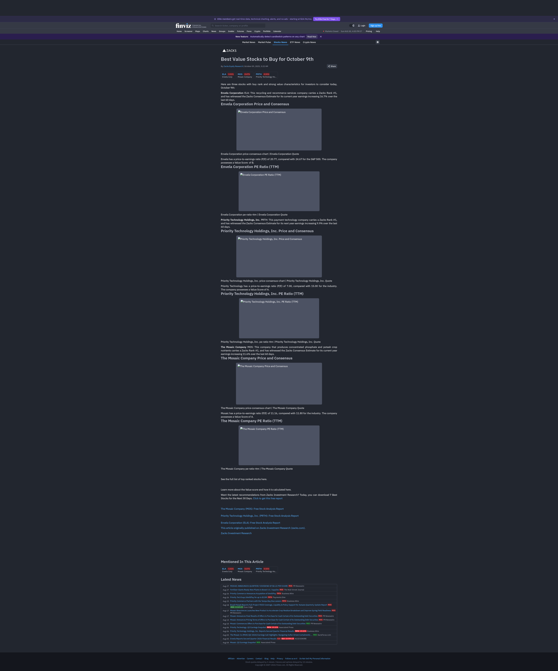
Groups (222, 31)
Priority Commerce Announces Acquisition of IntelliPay (253, 593)
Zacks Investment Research (236, 533)
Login (363, 25)
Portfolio (266, 31)
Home (179, 31)
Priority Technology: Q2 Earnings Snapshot (248, 627)
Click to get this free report (267, 498)
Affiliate (231, 658)
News (213, 31)
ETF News (295, 42)
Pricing (369, 31)
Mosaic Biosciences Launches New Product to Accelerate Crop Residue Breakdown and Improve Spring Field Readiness (280, 610)
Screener (188, 31)
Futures (240, 31)
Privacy (280, 658)
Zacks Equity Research (233, 66)
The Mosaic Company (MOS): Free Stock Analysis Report (252, 508)
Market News (248, 42)
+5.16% (236, 607)
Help (378, 31)
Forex (249, 31)
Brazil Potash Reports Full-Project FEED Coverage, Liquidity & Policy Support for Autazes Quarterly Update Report (278, 605)
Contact (259, 658)
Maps (197, 31)
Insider (231, 31)
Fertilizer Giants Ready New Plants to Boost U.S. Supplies (254, 590)
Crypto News (309, 42)
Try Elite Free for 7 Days (325, 19)
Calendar (277, 31)
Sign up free (376, 25)
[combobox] (238, 25)
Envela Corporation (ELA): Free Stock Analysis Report (250, 522)
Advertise (241, 658)
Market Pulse (264, 42)
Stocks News (280, 42)
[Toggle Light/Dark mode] (352, 25)
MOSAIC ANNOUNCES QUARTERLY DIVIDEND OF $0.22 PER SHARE (259, 586)
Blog (266, 658)
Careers (250, 658)
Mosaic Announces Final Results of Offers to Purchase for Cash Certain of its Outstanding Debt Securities (274, 616)
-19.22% (272, 627)
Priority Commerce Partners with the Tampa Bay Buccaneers (255, 601)
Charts (206, 31)
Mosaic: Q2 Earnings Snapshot (243, 642)
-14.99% (287, 639)
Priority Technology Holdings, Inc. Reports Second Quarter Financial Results (262, 631)
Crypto (257, 31)
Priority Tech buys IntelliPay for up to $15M (248, 597)
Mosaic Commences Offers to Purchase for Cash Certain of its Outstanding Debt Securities (267, 623)
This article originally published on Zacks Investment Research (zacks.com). (263, 528)
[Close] (554, 19)
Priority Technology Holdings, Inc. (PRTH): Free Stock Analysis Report (260, 515)
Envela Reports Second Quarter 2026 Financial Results (253, 638)
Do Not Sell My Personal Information (314, 658)
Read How (311, 36)
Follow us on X (291, 658)
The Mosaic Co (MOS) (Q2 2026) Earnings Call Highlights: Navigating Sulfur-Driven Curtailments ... (271, 635)
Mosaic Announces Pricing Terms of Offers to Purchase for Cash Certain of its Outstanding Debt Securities (274, 620)
